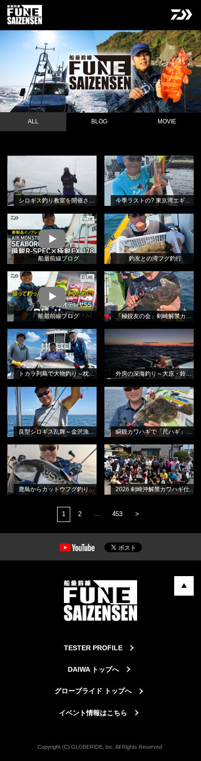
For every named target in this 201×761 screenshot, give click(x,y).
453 (117, 514)
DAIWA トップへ (93, 669)
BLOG (99, 121)
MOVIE (167, 121)
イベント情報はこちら (93, 713)
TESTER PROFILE (93, 648)
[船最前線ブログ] (16, 226)
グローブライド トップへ (93, 691)
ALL (33, 121)
